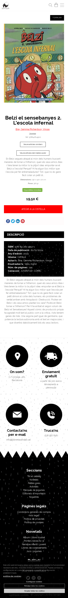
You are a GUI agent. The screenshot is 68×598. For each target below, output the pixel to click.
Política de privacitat (34, 519)
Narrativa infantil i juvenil (34, 544)
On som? (17, 372)
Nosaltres (34, 497)
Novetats (34, 479)
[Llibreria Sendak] (5, 6)
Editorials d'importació (34, 493)
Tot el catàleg (34, 476)
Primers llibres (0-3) (34, 541)
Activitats (34, 486)
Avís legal (34, 515)
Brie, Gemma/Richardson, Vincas (33, 129)
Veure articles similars (32, 144)
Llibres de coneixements (34, 548)
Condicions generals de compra (34, 512)
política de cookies (12, 576)
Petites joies (34, 483)
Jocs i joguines (34, 551)
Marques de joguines (34, 490)
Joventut (32, 133)
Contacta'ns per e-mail (17, 432)
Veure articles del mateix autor (33, 153)
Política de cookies (34, 522)
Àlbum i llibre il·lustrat (34, 537)
